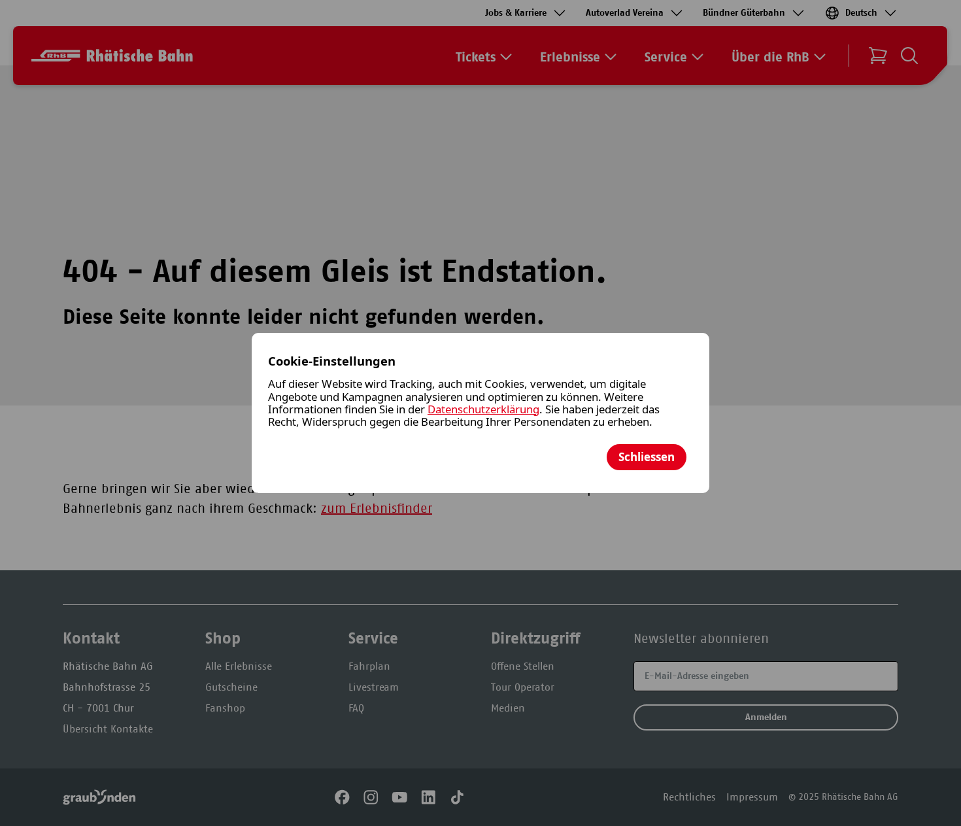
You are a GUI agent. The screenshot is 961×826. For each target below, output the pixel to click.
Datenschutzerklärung (483, 409)
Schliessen (646, 456)
